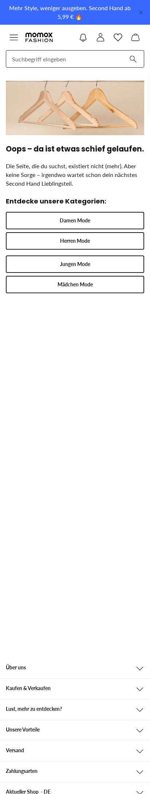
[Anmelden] (100, 37)
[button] (14, 37)
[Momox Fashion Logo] (39, 37)
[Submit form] (132, 59)
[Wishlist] (118, 37)
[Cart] (135, 37)
